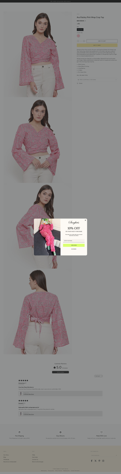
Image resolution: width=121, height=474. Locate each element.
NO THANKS (73, 248)
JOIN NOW (74, 245)
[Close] (85, 220)
